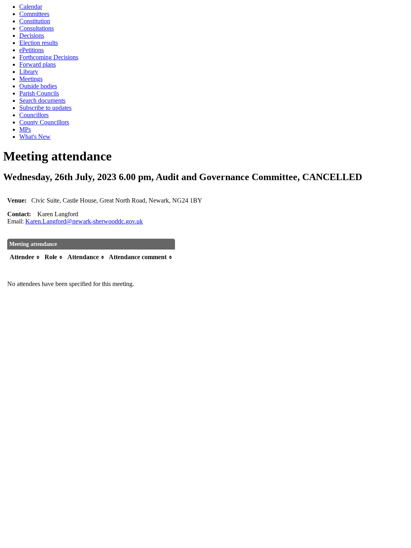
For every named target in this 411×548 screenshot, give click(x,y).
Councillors (34, 115)
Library (28, 71)
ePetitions (31, 50)
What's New (35, 136)
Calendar (30, 6)
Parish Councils (39, 93)
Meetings (31, 78)
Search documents (42, 100)
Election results (38, 42)
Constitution (34, 21)
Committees (34, 13)
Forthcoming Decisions (48, 57)
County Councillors (44, 122)
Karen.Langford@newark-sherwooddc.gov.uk (84, 221)
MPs (25, 129)
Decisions (31, 35)
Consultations (36, 28)
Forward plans (37, 64)
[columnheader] (25, 257)
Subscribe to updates (45, 107)
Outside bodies (38, 86)
